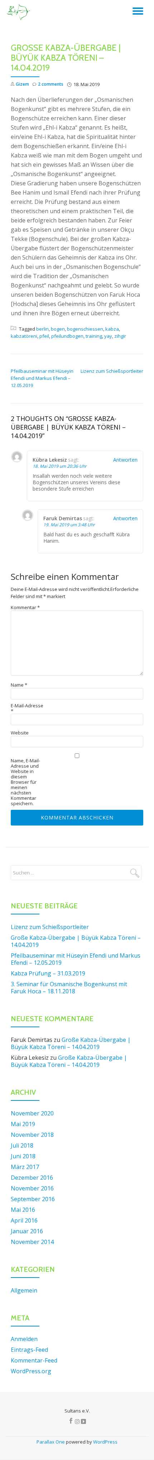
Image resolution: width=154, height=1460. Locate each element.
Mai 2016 (23, 1210)
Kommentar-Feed (34, 1360)
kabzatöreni (24, 336)
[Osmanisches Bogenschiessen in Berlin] (19, 12)
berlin (42, 329)
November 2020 (32, 1113)
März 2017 (25, 1167)
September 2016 (33, 1199)
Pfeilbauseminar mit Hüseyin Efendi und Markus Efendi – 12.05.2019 (42, 378)
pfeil (44, 336)
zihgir (120, 336)
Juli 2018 (22, 1145)
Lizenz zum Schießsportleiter (112, 371)
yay (108, 336)
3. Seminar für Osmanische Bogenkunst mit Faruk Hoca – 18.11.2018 (69, 987)
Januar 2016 (27, 1231)
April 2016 (24, 1220)
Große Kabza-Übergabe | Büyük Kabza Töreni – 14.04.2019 (76, 941)
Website (20, 733)
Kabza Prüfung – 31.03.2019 (48, 973)
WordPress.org (31, 1371)
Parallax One (51, 1442)
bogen (58, 329)
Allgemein (24, 1290)
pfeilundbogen (67, 336)
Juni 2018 (23, 1156)
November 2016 (32, 1188)
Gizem (22, 84)
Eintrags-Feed (29, 1350)
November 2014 (32, 1242)
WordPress (105, 1442)
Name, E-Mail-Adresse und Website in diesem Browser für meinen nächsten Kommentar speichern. (25, 782)
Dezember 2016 (32, 1177)
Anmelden (24, 1339)
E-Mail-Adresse (27, 708)
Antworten (125, 459)
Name (19, 685)
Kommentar (25, 607)
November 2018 (32, 1135)
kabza (112, 329)
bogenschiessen (85, 329)
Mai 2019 (23, 1124)
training (94, 336)
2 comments (50, 84)
